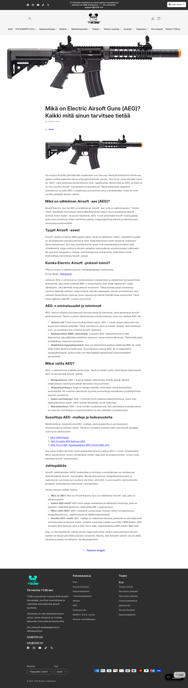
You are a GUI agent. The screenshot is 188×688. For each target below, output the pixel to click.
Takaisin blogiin (95, 550)
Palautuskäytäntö (81, 591)
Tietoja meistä (126, 587)
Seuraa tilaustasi (81, 587)
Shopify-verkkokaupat (47, 681)
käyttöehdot (124, 605)
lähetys (76, 601)
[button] (30, 18)
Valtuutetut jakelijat (128, 596)
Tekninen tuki (79, 610)
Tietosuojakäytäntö (82, 596)
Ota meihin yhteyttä (128, 591)
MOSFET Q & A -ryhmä (84, 615)
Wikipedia (66, 274)
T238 (36, 681)
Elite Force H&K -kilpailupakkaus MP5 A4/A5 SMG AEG (80, 445)
